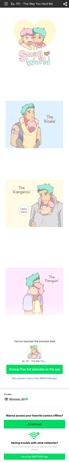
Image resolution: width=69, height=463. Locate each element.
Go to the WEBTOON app (34, 456)
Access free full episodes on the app (34, 369)
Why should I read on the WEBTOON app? (34, 378)
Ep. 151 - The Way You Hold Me (32, 4)
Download (34, 424)
